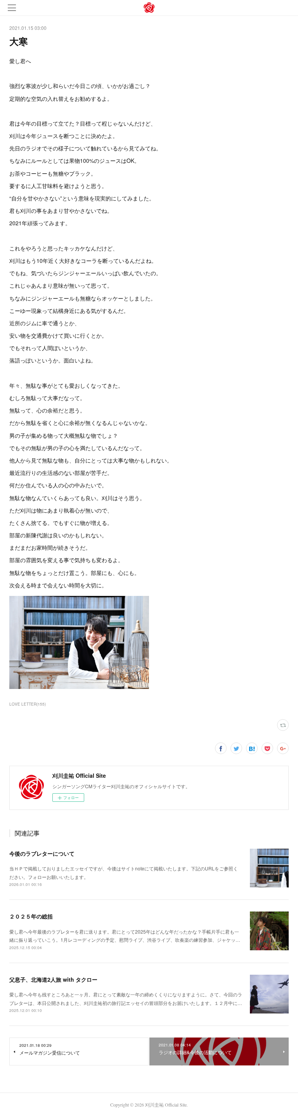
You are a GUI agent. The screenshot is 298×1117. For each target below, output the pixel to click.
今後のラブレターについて (41, 853)
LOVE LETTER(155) (27, 704)
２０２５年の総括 (31, 916)
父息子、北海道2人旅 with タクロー (53, 979)
